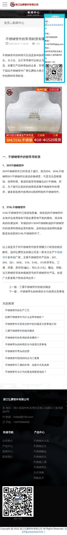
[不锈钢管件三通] (33, 114)
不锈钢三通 (40, 462)
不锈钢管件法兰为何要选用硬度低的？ (26, 371)
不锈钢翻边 (40, 451)
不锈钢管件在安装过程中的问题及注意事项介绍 (30, 323)
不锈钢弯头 (40, 467)
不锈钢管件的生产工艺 (17, 310)
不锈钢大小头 (41, 440)
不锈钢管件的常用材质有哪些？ (22, 337)
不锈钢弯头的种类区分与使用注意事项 (42, 291)
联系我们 (7, 456)
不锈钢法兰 (40, 446)
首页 (7, 22)
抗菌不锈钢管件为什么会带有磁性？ (24, 317)
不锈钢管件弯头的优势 (17, 351)
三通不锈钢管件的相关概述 (35, 287)
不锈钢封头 (40, 456)
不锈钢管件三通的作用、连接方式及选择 (27, 364)
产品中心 (7, 446)
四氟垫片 (39, 478)
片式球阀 (39, 472)
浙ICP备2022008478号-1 (44, 530)
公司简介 (7, 440)
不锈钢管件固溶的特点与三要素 (22, 358)
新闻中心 (18, 22)
